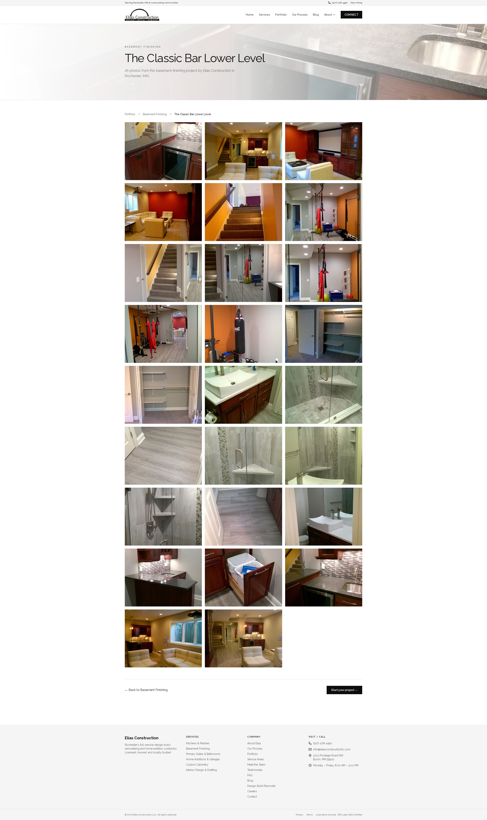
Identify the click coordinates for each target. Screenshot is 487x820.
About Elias (254, 743)
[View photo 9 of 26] (323, 273)
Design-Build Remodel (261, 785)
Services (264, 14)
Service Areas (255, 759)
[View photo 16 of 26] (163, 456)
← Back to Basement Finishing (146, 690)
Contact (252, 796)
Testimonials (255, 769)
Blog (316, 14)
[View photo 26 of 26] (243, 638)
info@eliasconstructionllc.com (331, 749)
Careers (252, 791)
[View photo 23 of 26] (243, 577)
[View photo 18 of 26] (323, 456)
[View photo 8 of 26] (243, 273)
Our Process (300, 14)
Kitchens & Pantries (197, 743)
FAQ (249, 775)
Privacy (299, 814)
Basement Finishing (155, 114)
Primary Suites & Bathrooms (203, 753)
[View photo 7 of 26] (163, 273)
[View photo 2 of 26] (243, 151)
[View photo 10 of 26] (163, 334)
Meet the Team (256, 764)
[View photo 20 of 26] (243, 517)
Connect (351, 14)
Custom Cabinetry (197, 764)
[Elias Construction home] (142, 15)
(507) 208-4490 (340, 2)
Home (250, 14)
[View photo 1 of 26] (163, 151)
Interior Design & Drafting (201, 769)
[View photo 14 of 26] (243, 395)
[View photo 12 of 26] (323, 334)
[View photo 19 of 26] (163, 517)
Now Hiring (356, 2)
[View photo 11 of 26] (243, 334)
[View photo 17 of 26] (243, 456)
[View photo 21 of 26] (323, 517)
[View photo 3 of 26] (323, 151)
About (328, 14)
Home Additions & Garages (203, 759)
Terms (309, 814)
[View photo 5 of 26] (243, 212)
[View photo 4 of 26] (163, 212)
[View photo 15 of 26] (323, 395)
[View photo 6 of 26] (323, 212)
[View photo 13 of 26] (163, 395)
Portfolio (281, 14)
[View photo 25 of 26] (163, 638)
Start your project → (344, 690)
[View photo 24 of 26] (323, 577)
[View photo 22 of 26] (163, 577)
